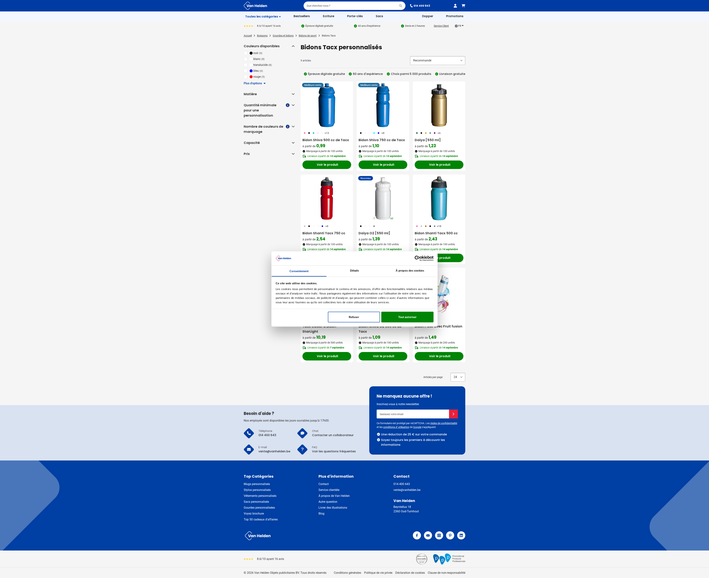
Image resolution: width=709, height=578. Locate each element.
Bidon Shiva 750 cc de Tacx (382, 140)
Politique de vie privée (378, 572)
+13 (327, 133)
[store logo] (298, 535)
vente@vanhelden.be (406, 490)
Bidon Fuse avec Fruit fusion (438, 326)
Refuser (354, 316)
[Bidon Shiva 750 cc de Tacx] (383, 105)
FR (459, 25)
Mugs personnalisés (257, 484)
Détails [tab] (354, 270)
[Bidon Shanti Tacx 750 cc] (327, 198)
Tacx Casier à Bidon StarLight (319, 329)
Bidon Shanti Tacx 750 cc (323, 233)
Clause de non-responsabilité (446, 572)
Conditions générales (347, 572)
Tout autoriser (407, 316)
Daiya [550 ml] (428, 140)
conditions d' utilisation (396, 427)
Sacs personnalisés (256, 501)
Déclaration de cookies (410, 572)
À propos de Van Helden (334, 496)
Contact (323, 484)
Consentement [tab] (299, 271)
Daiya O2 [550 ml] (374, 233)
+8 (382, 133)
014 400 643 (422, 6)
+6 (439, 133)
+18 (439, 226)
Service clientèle (328, 490)
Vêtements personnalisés (260, 496)
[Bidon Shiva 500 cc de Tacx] (327, 105)
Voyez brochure (254, 513)
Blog (321, 513)
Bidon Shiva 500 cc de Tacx (325, 140)
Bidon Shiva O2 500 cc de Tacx (380, 329)
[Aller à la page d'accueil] (255, 6)
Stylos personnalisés (257, 490)
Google (417, 427)
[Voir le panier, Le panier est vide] (463, 6)
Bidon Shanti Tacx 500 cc (436, 233)
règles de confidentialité (443, 423)
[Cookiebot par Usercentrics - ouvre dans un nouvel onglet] (417, 258)
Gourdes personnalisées (259, 507)
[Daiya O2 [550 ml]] (383, 198)
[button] (293, 46)
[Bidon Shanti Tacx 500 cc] (439, 198)
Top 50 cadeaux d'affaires (261, 519)
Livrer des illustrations (332, 507)
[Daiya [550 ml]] (439, 105)
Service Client (441, 25)
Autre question (327, 501)
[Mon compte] (455, 6)
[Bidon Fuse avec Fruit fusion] (439, 291)
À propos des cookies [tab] (410, 270)
